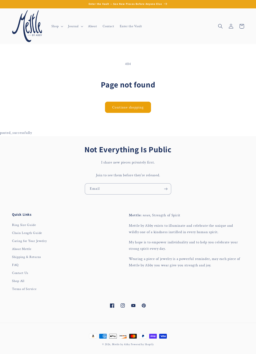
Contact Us (20, 273)
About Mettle (21, 249)
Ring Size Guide (24, 225)
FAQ (15, 265)
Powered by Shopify (142, 344)
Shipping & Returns (26, 257)
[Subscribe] (165, 189)
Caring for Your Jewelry (29, 241)
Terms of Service (24, 289)
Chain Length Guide (27, 233)
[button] (57, 26)
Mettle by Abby (121, 344)
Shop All (18, 281)
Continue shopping (128, 107)
